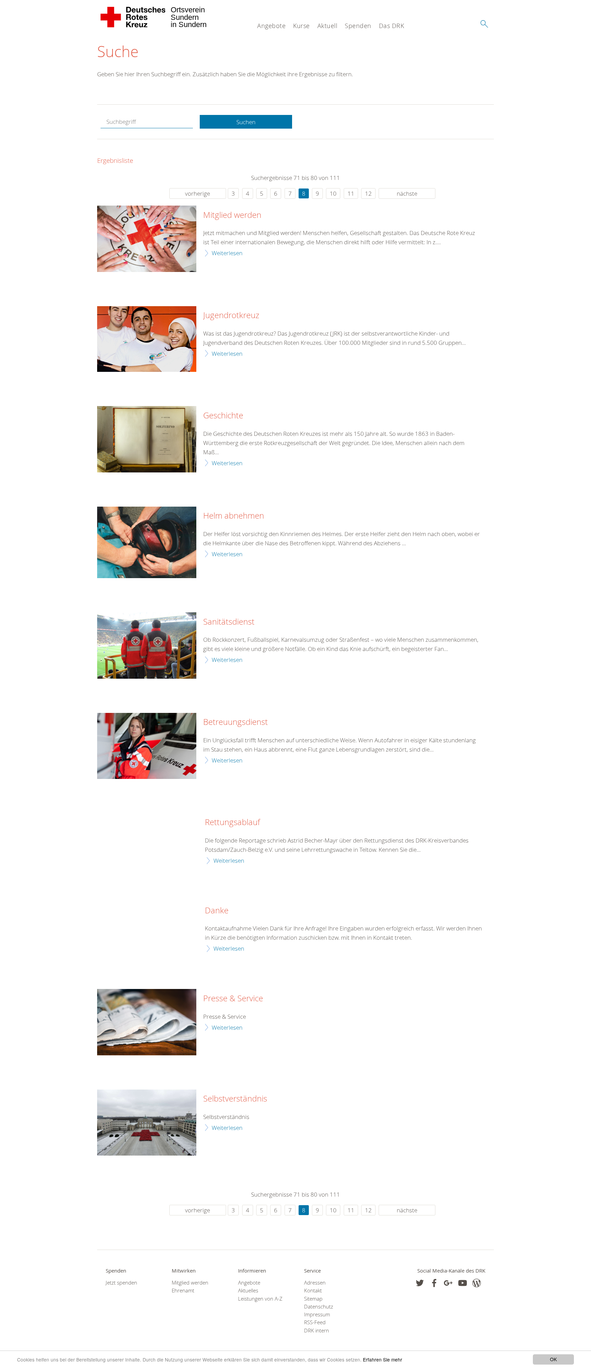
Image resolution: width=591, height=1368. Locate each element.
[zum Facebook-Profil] (420, 1283)
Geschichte (223, 416)
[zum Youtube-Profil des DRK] (462, 1283)
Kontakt (313, 1290)
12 (368, 193)
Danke (216, 911)
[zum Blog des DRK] (476, 1283)
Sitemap (313, 1298)
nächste (407, 193)
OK (553, 1359)
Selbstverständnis (235, 1099)
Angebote (271, 26)
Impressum (317, 1314)
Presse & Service (233, 998)
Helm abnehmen (233, 516)
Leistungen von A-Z (260, 1298)
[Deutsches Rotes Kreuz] (133, 17)
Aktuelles (248, 1290)
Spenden (358, 26)
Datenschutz (318, 1306)
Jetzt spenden (121, 1282)
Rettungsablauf (232, 822)
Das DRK (391, 26)
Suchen (245, 122)
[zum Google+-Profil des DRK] (448, 1283)
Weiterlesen (227, 253)
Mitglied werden (232, 215)
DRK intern (316, 1330)
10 (333, 193)
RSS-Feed (315, 1322)
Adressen (315, 1282)
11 (350, 193)
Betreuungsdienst (235, 722)
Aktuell (327, 26)
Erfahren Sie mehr (382, 1359)
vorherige (197, 193)
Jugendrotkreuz (231, 315)
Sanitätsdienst (228, 622)
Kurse (301, 26)
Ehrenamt (183, 1290)
